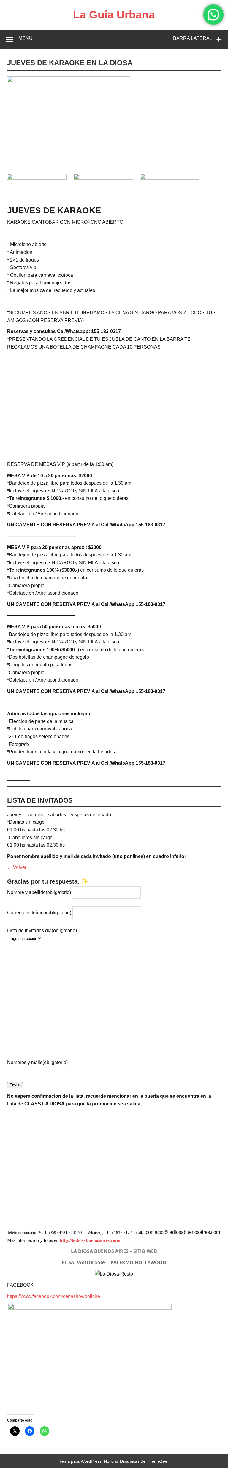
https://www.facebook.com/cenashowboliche (53, 1296)
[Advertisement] (114, 407)
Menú (25, 38)
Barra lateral (192, 38)
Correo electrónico (39, 912)
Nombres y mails (37, 1062)
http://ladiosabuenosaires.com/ (90, 1240)
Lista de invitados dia (42, 930)
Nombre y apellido (39, 892)
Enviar (15, 1085)
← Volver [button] (16, 867)
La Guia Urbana (114, 15)
